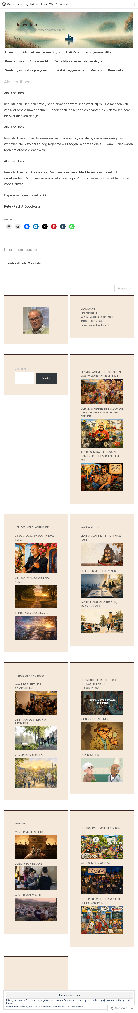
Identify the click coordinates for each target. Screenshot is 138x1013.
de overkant (27, 24)
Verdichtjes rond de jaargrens (26, 70)
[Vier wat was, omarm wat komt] (36, 607)
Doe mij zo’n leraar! (28, 863)
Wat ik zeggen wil (69, 70)
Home (9, 52)
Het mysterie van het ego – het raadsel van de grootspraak (99, 684)
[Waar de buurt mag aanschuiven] (36, 714)
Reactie (122, 288)
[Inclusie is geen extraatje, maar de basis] (102, 632)
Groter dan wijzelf (28, 894)
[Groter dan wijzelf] (36, 920)
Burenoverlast (91, 755)
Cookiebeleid (77, 1006)
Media (94, 70)
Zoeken (20, 369)
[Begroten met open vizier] (102, 596)
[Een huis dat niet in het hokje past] (102, 565)
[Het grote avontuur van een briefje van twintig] (102, 933)
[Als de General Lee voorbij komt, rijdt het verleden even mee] (102, 490)
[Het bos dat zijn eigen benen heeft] (102, 857)
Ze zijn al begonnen (29, 755)
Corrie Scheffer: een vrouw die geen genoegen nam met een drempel (102, 412)
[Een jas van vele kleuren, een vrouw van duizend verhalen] (102, 403)
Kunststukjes (14, 61)
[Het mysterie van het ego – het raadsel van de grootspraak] (102, 713)
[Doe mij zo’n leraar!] (36, 889)
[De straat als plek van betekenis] (36, 749)
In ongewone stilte (98, 52)
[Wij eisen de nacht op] (102, 893)
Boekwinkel (116, 70)
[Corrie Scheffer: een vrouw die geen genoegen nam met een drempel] (102, 446)
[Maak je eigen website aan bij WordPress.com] (69, 4)
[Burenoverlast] (102, 780)
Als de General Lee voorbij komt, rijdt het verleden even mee (101, 456)
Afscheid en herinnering (40, 52)
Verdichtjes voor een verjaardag (76, 61)
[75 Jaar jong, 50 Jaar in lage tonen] (36, 572)
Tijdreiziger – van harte (31, 613)
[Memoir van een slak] (36, 858)
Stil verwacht (38, 61)
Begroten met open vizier (98, 571)
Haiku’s (71, 52)
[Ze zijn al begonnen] (36, 786)
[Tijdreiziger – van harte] (36, 639)
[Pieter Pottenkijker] (102, 749)
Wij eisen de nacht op (95, 863)
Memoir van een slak (29, 832)
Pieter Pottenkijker (94, 719)
